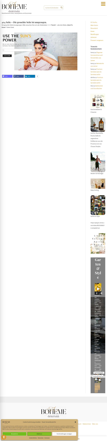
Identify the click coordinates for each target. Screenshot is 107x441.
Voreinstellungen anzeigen (64, 434)
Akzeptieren (14, 434)
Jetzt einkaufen (97, 387)
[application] (98, 289)
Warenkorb (94, 28)
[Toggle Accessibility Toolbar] (3, 437)
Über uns (95, 424)
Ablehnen (39, 434)
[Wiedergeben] (97, 293)
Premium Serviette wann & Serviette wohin (96, 71)
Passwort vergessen (97, 40)
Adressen (94, 37)
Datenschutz (41, 437)
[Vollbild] (101, 293)
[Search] (61, 8)
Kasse (92, 31)
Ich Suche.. (94, 22)
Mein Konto (94, 25)
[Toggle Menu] (103, 4)
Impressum (47, 437)
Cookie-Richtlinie (33, 437)
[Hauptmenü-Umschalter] (103, 8)
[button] (75, 422)
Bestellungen (95, 34)
